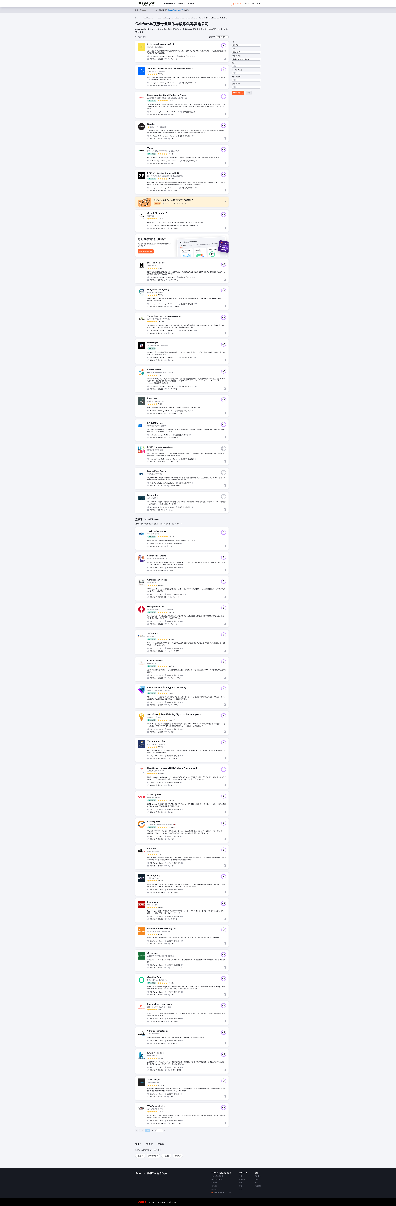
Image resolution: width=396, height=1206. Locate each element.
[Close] (234, 579)
